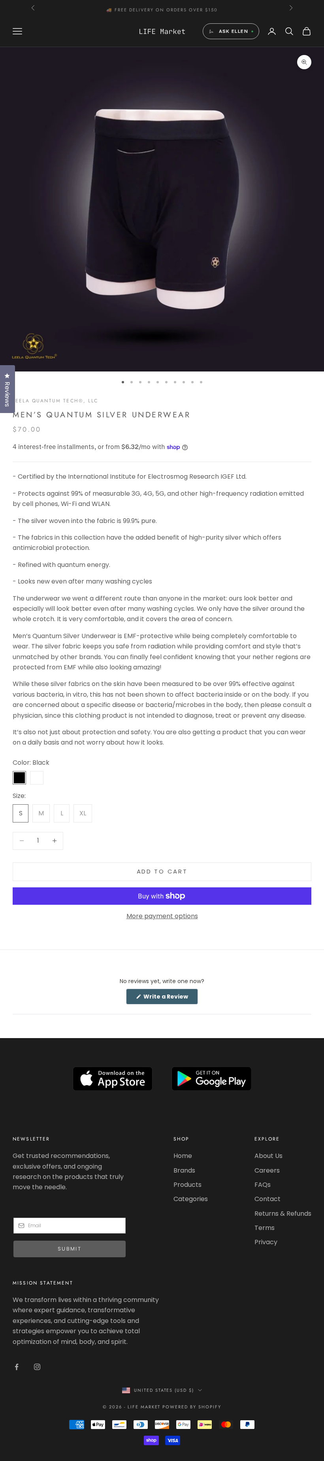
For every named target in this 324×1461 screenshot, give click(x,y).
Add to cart (162, 871)
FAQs (262, 1184)
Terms (264, 1227)
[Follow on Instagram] (37, 1367)
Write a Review (170, 998)
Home (182, 1155)
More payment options (162, 916)
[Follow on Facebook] (17, 1367)
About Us (268, 1155)
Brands (184, 1170)
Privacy (265, 1242)
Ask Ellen (233, 31)
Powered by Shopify (191, 1407)
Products (187, 1184)
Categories (190, 1198)
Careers (267, 1170)
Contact (267, 1198)
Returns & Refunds (282, 1213)
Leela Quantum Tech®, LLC (55, 400)
